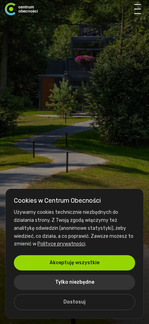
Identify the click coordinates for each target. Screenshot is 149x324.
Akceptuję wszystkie (74, 263)
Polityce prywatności (61, 244)
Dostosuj (74, 302)
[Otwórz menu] (137, 9)
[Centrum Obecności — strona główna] (21, 9)
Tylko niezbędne (74, 282)
